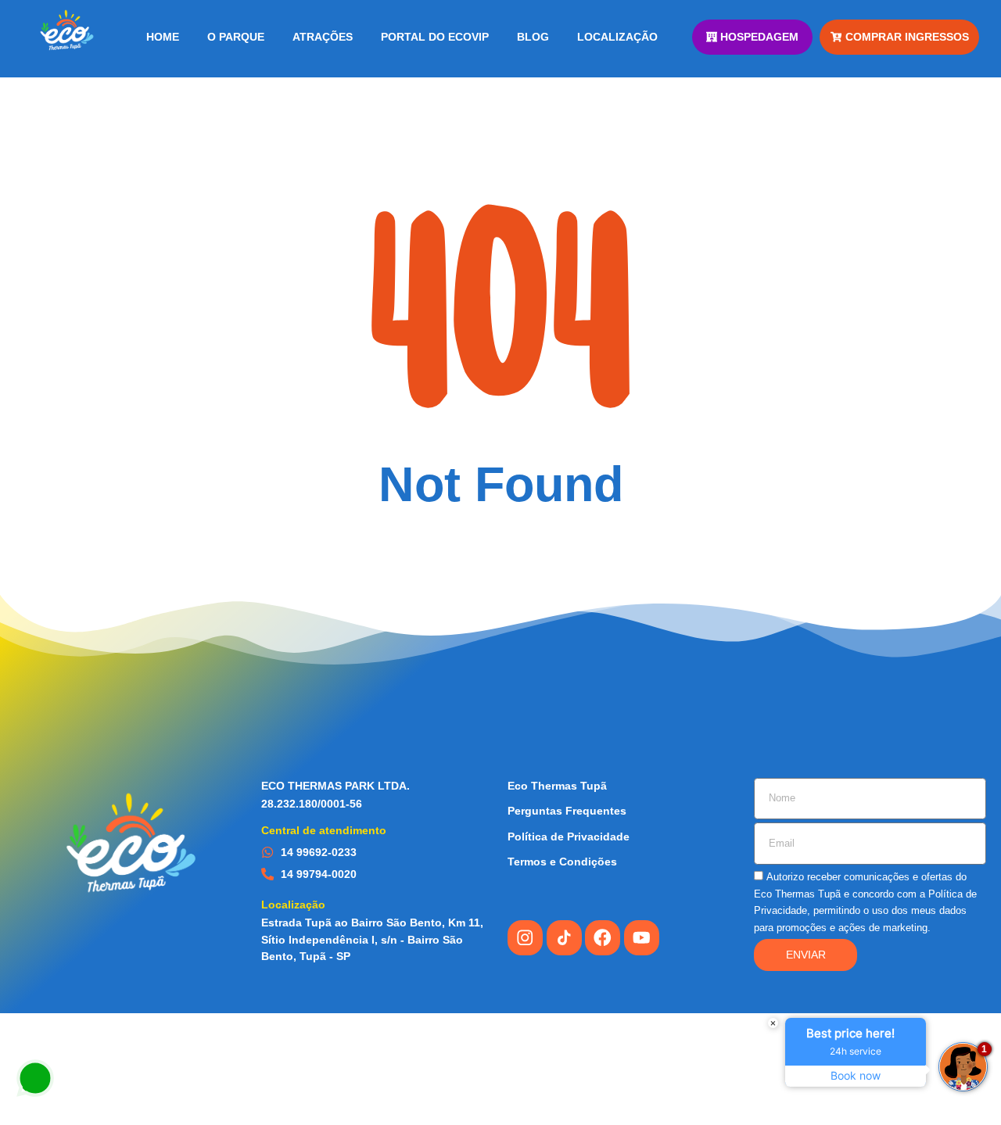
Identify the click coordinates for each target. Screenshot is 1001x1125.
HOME (162, 36)
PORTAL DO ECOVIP (435, 36)
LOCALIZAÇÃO (617, 36)
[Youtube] (641, 937)
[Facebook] (602, 937)
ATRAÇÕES (322, 36)
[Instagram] (525, 937)
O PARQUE (235, 36)
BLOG (533, 36)
